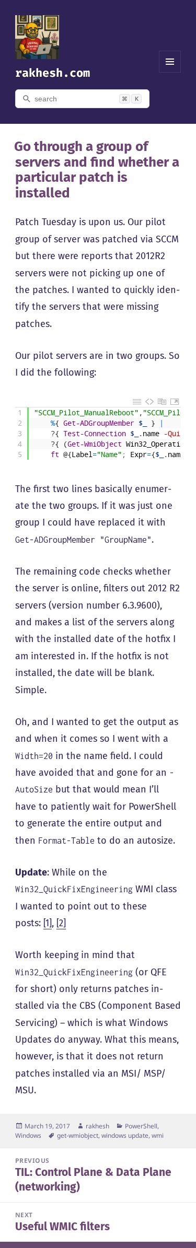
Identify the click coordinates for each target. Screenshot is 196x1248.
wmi (158, 1135)
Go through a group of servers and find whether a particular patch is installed (96, 170)
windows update (124, 1135)
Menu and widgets (170, 72)
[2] (61, 923)
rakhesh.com (52, 72)
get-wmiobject (77, 1135)
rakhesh (97, 1126)
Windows (28, 1135)
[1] (47, 923)
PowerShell (141, 1126)
